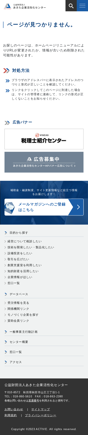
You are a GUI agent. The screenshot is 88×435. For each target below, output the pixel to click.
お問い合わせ (14, 409)
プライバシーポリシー (40, 415)
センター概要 (19, 341)
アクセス (16, 362)
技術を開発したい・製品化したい (31, 247)
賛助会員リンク (18, 320)
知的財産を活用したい (23, 271)
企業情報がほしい (20, 277)
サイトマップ (40, 409)
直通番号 (33, 400)
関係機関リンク (18, 308)
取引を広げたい (18, 259)
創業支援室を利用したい (25, 265)
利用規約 (11, 415)
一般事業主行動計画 (24, 331)
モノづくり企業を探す (23, 314)
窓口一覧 (14, 283)
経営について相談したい (25, 241)
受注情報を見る (18, 302)
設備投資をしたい (20, 253)
